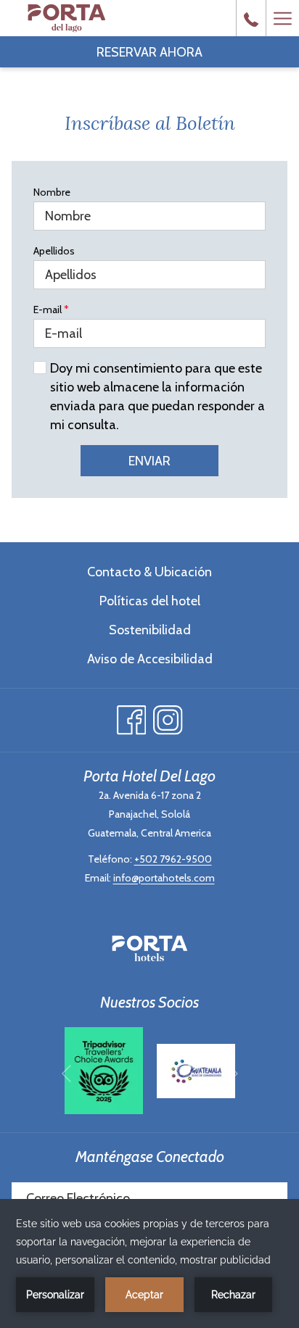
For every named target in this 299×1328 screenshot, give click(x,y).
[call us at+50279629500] (251, 18)
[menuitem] (149, 571)
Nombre (51, 192)
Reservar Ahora (149, 52)
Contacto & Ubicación (149, 572)
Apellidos (54, 250)
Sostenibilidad (150, 630)
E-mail (51, 309)
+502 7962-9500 (173, 859)
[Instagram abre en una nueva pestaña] (168, 716)
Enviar (149, 461)
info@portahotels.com (164, 877)
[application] (149, 1263)
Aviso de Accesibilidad (150, 659)
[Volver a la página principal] (66, 18)
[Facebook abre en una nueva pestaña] (132, 716)
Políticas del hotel (149, 601)
